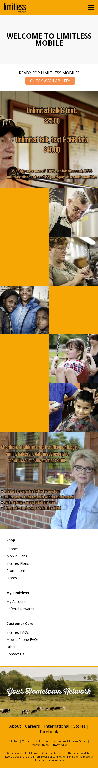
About (15, 726)
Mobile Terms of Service (35, 741)
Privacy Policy (59, 744)
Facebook (49, 731)
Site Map (14, 741)
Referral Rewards (20, 608)
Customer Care (19, 623)
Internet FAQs (17, 632)
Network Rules (40, 744)
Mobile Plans (16, 556)
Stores (11, 577)
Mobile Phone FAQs (22, 639)
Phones (12, 548)
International (56, 726)
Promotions (16, 570)
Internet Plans (17, 563)
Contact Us (15, 654)
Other (11, 646)
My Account (16, 601)
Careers (32, 726)
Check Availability (50, 81)
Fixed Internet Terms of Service (69, 741)
